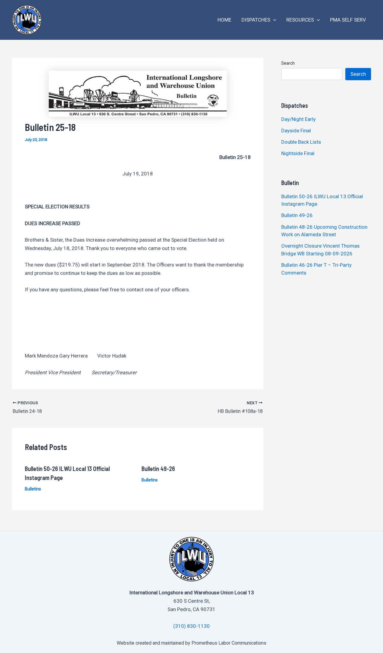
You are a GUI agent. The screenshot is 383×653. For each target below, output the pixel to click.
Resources (300, 20)
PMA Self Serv (348, 20)
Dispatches (255, 20)
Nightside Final (297, 153)
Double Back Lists (301, 142)
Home (224, 20)
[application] (273, 20)
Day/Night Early (298, 119)
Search (288, 63)
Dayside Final (296, 131)
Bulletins (33, 489)
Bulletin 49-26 (158, 468)
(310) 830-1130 (191, 626)
